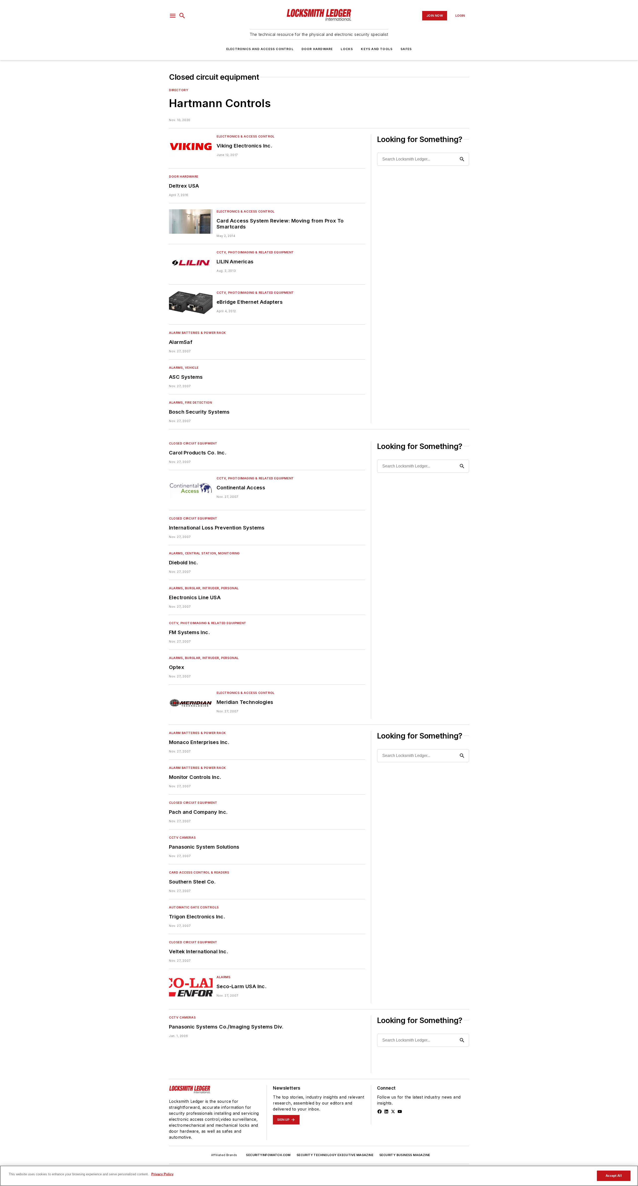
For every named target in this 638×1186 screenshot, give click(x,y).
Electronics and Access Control (260, 49)
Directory (178, 90)
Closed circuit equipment (193, 443)
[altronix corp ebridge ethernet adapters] (191, 303)
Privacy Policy (162, 1174)
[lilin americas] (191, 262)
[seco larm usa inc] (191, 987)
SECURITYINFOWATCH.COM (268, 1155)
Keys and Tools (377, 49)
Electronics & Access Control (246, 136)
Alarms (224, 977)
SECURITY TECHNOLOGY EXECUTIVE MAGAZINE (335, 1155)
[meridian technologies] (191, 703)
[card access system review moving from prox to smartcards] (191, 221)
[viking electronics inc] (191, 146)
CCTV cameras (182, 837)
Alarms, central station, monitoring (204, 553)
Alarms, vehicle (184, 368)
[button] (172, 15)
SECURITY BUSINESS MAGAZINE (404, 1155)
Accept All (614, 1176)
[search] (182, 15)
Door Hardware (317, 49)
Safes (406, 49)
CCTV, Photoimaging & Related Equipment (255, 252)
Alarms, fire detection (190, 402)
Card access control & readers (199, 872)
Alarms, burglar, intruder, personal (204, 588)
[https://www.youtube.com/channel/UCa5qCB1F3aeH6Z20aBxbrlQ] (399, 1111)
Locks (347, 49)
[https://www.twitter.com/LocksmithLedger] (393, 1111)
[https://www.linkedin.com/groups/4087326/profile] (386, 1111)
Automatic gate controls (194, 907)
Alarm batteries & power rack (197, 333)
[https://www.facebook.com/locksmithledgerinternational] (379, 1111)
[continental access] (191, 488)
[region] (319, 1176)
